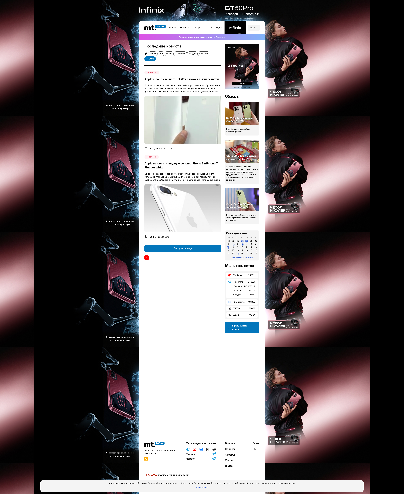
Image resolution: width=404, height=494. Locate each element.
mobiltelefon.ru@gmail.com (173, 475)
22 (233, 253)
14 (228, 250)
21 (228, 253)
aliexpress (180, 53)
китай (169, 53)
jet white (150, 58)
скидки (192, 53)
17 (242, 250)
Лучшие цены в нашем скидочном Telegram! (202, 37)
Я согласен (202, 487)
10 (242, 247)
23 (237, 253)
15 (233, 250)
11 (246, 247)
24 (228, 241)
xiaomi (153, 53)
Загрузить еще (183, 248)
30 (256, 241)
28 (246, 241)
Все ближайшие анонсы (242, 257)
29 (251, 241)
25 (233, 241)
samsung (203, 53)
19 (251, 250)
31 (228, 244)
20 (256, 250)
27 (242, 241)
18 (247, 250)
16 (238, 250)
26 (238, 241)
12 (251, 247)
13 (256, 247)
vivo (161, 53)
